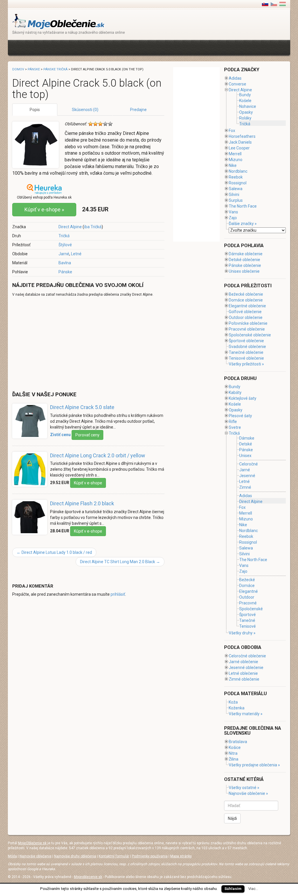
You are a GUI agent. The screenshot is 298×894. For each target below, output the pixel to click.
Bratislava (238, 742)
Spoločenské (251, 609)
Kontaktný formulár (114, 856)
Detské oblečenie (244, 260)
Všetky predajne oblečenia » (254, 765)
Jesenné (247, 476)
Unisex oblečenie (244, 271)
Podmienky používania (150, 856)
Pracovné (248, 603)
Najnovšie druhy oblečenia (75, 856)
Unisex (245, 456)
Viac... (253, 888)
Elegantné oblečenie (247, 306)
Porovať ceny (87, 435)
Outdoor (246, 597)
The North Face (243, 206)
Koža (233, 702)
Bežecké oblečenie (246, 294)
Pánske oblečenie (245, 265)
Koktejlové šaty (242, 398)
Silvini (234, 194)
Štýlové (65, 244)
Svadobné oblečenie (247, 347)
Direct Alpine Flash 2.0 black (82, 503)
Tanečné (247, 620)
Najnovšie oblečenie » (248, 793)
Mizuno (235, 160)
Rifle (233, 422)
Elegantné (248, 591)
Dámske (246, 438)
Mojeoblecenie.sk (88, 877)
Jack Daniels (240, 142)
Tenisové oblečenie (246, 358)
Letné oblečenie (243, 673)
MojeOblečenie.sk (32, 843)
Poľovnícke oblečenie (248, 323)
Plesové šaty (240, 416)
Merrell (235, 154)
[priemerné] (100, 124)
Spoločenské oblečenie (250, 335)
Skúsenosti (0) (85, 109)
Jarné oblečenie (243, 662)
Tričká (64, 235)
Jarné (63, 253)
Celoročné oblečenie (247, 656)
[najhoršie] (90, 124)
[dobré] (105, 124)
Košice (235, 747)
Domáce (247, 585)
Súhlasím (233, 888)
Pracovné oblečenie (247, 329)
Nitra (233, 753)
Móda (12, 856)
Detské (245, 444)
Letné (76, 253)
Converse (237, 84)
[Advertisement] (118, 47)
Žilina (233, 759)
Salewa (235, 189)
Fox (232, 131)
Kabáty (235, 392)
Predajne (138, 109)
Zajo (233, 218)
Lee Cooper (239, 148)
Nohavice (247, 106)
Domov (18, 69)
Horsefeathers (242, 136)
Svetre (235, 427)
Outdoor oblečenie (245, 317)
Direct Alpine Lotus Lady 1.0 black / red (54, 552)
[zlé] (95, 124)
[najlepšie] (110, 124)
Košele (245, 101)
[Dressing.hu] (282, 4)
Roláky (245, 118)
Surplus (236, 200)
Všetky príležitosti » (246, 364)
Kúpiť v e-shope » (44, 209)
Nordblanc (238, 171)
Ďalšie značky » (243, 224)
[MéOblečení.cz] (274, 4)
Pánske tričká (55, 69)
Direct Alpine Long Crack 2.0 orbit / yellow (97, 455)
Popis (35, 109)
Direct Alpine (70, 226)
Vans (233, 212)
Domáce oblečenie (246, 300)
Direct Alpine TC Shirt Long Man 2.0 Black (120, 561)
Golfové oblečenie (245, 312)
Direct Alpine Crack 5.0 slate (82, 407)
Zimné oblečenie (244, 679)
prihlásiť (118, 594)
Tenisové (247, 626)
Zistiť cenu (60, 434)
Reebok (236, 177)
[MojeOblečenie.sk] (58, 21)
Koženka (236, 708)
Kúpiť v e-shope (88, 483)
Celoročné (248, 464)
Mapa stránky (181, 856)
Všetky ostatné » (244, 788)
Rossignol (237, 183)
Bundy (245, 95)
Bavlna (64, 262)
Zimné (245, 487)
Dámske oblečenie (245, 254)
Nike (233, 165)
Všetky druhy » (242, 633)
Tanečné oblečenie (246, 352)
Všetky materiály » (245, 714)
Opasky (246, 112)
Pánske (65, 272)
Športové (247, 615)
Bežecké (247, 580)
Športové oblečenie (246, 341)
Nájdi (232, 818)
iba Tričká (93, 226)
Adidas (235, 78)
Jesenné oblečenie (246, 667)
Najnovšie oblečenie (35, 856)
